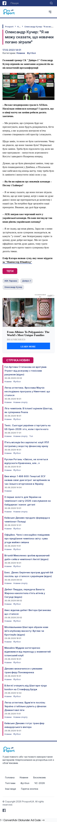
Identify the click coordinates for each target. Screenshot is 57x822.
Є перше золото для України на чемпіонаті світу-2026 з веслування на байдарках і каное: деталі (27, 501)
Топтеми (10, 783)
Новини (20, 53)
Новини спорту (20, 402)
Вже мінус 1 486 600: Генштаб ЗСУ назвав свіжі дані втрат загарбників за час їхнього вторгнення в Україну (27, 480)
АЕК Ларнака (10, 281)
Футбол (31, 53)
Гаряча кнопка (29, 788)
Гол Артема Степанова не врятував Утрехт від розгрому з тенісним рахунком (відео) (25, 371)
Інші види (10, 788)
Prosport (9, 26)
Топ (31, 436)
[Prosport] (9, 12)
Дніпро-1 (26, 281)
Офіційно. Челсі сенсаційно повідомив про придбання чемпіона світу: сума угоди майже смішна (27, 538)
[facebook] (4, 3)
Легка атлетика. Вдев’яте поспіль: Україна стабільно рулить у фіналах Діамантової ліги (25, 706)
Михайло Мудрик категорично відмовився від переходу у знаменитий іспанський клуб (27, 652)
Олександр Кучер (13, 287)
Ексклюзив (39, 777)
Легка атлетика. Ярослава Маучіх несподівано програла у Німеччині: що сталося (27, 391)
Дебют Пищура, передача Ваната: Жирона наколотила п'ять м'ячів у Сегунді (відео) (24, 593)
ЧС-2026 (39, 783)
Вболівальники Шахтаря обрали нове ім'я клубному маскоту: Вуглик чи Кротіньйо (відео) (26, 631)
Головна (10, 777)
